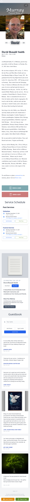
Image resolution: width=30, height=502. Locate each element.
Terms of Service (19, 495)
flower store (18, 178)
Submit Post (15, 332)
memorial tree (19, 175)
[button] (15, 401)
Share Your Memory (9, 306)
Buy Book (15, 285)
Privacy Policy (11, 495)
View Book (7, 285)
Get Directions (9, 221)
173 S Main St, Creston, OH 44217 (14, 218)
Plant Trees (21, 221)
